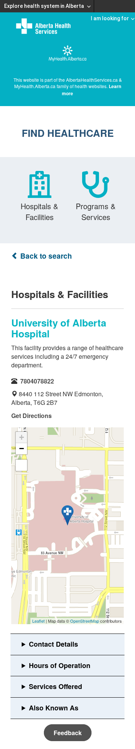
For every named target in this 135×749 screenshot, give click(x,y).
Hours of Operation (59, 665)
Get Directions (31, 415)
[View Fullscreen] (21, 465)
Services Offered (55, 686)
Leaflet (38, 621)
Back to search (45, 256)
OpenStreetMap (84, 621)
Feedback (68, 732)
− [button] (21, 448)
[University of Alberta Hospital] (68, 515)
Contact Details (53, 644)
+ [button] (21, 437)
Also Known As (53, 708)
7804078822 (37, 381)
